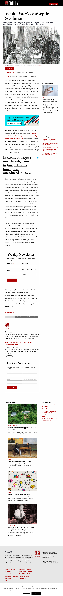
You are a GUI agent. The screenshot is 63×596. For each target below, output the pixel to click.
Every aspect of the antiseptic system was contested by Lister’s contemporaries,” (21, 136)
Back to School (46, 408)
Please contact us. (9, 312)
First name (10, 263)
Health (5, 10)
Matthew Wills (10, 72)
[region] (31, 589)
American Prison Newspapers (24, 577)
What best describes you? (29, 270)
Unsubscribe (8, 574)
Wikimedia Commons (38, 65)
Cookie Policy (8, 590)
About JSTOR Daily (10, 569)
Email (9, 270)
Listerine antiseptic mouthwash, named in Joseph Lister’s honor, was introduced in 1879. (17, 165)
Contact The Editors (25, 569)
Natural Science (12, 525)
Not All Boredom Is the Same (50, 147)
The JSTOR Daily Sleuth (26, 574)
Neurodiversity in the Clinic (19, 494)
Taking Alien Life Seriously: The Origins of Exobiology (21, 529)
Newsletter (54, 4)
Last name (25, 263)
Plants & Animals (12, 425)
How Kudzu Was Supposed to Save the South (50, 143)
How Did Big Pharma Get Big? (49, 101)
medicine (7, 316)
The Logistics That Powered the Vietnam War (49, 153)
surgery (12, 316)
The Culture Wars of (49, 150)
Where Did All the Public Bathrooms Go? (49, 140)
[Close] (60, 585)
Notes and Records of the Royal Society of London (26, 316)
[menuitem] (53, 4)
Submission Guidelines (25, 571)
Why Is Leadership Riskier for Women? (49, 405)
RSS (6, 580)
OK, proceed (36, 593)
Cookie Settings (26, 593)
